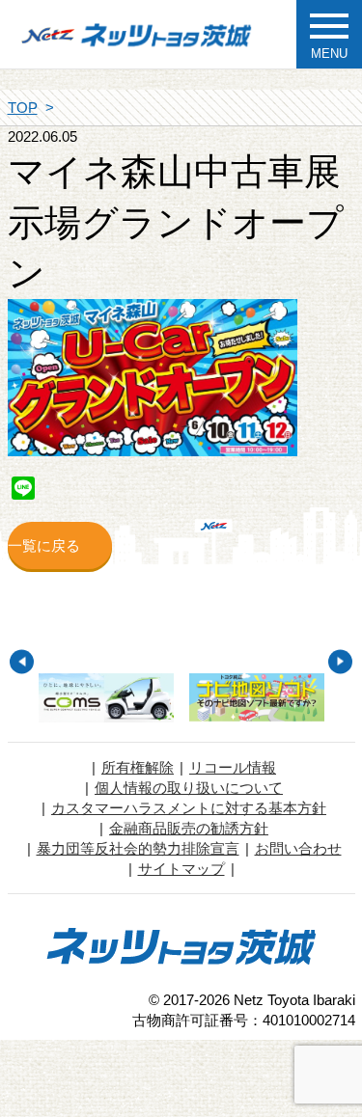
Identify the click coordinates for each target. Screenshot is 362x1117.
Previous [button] (22, 661)
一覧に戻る (44, 545)
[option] (106, 697)
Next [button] (340, 661)
